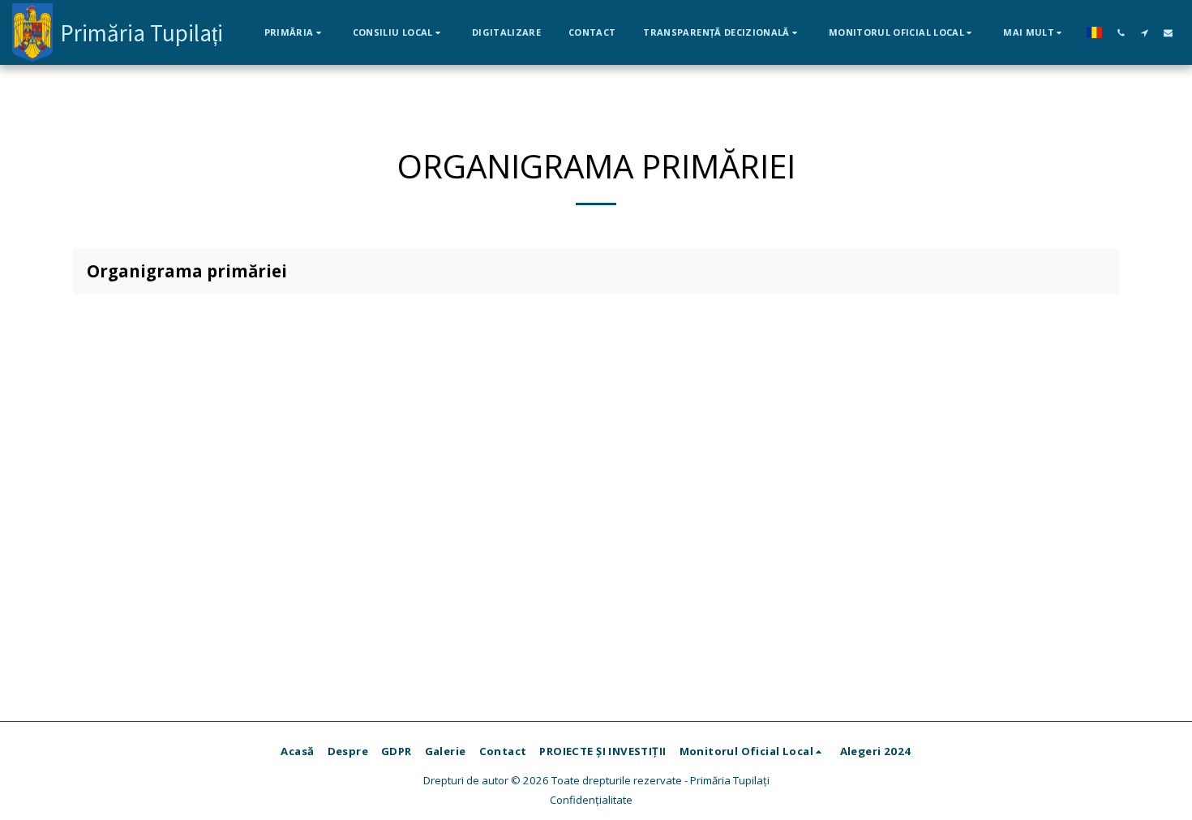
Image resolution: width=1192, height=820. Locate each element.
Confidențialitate (591, 799)
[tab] (596, 271)
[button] (294, 32)
